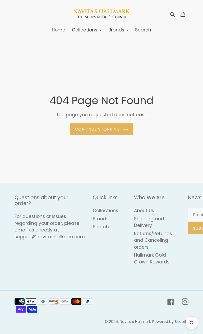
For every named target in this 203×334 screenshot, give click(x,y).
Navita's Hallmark (135, 321)
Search (101, 227)
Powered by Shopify (170, 321)
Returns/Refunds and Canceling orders (153, 240)
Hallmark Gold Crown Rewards (151, 258)
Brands (101, 219)
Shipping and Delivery (149, 222)
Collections (105, 210)
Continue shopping (97, 129)
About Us (144, 210)
